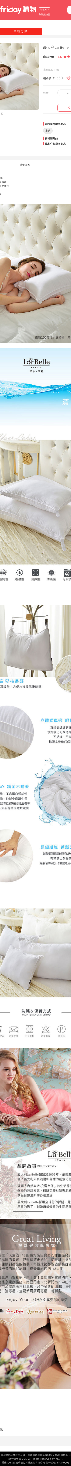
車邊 (48, 130)
